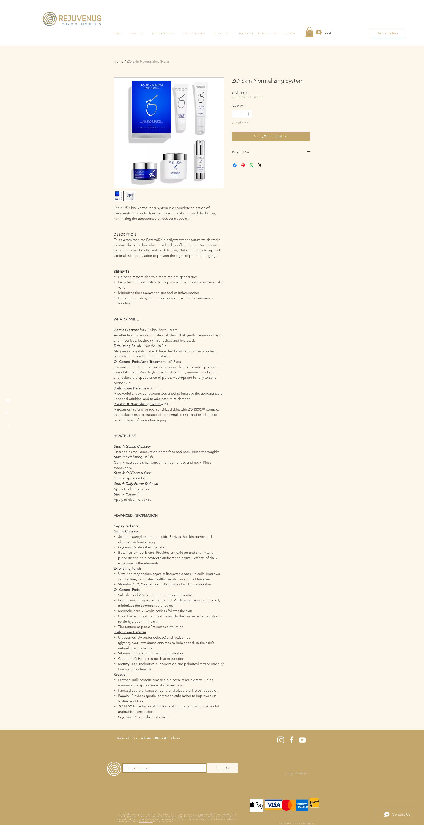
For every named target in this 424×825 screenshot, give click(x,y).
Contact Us (146, 821)
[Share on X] (260, 165)
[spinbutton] (242, 114)
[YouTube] (8, 400)
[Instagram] (8, 412)
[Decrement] (235, 114)
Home (119, 61)
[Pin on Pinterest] (243, 165)
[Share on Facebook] (234, 165)
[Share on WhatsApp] (251, 165)
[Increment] (249, 114)
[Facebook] (8, 425)
